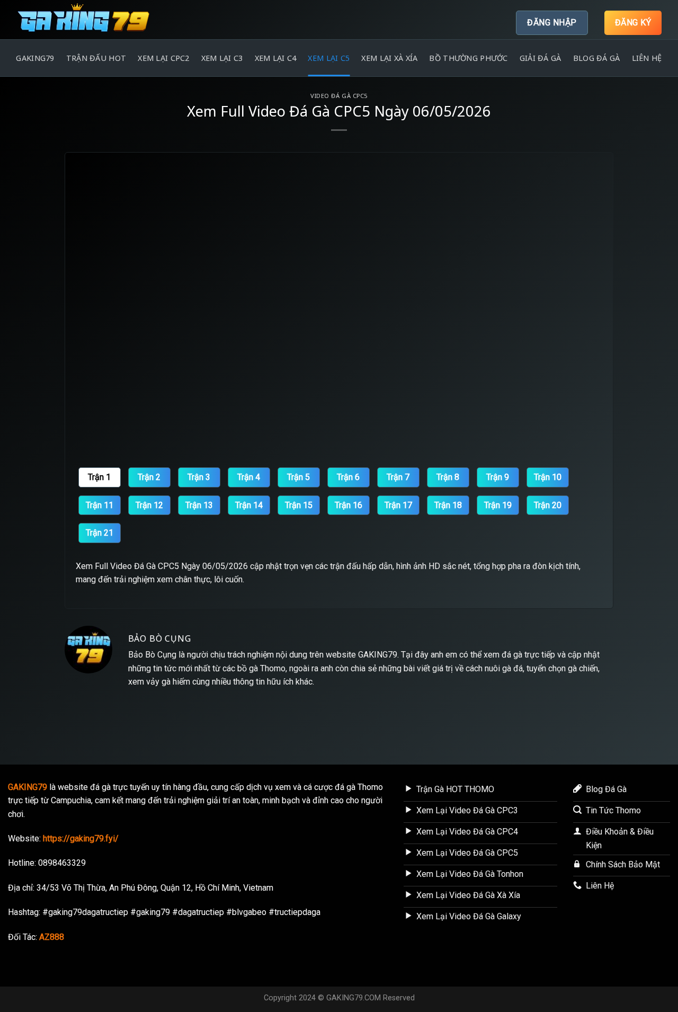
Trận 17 (398, 505)
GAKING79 (35, 58)
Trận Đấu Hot (96, 58)
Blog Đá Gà (596, 58)
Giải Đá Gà (540, 58)
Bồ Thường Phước (468, 58)
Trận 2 (149, 477)
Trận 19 (498, 505)
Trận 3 (199, 477)
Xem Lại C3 (222, 58)
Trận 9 (497, 477)
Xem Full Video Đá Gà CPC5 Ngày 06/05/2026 (162, 566)
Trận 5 (298, 477)
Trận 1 (99, 477)
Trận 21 (99, 533)
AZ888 (51, 937)
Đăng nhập (551, 22)
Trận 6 (348, 477)
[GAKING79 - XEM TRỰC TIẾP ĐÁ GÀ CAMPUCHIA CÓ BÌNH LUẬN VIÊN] (94, 19)
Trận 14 (249, 505)
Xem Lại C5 (329, 58)
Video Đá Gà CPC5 (339, 96)
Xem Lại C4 (276, 58)
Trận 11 (99, 505)
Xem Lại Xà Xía (389, 58)
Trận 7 (398, 477)
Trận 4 (248, 477)
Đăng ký (633, 22)
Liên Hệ (647, 58)
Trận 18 (448, 505)
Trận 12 (149, 505)
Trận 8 (447, 477)
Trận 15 (299, 505)
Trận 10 (547, 477)
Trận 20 (547, 505)
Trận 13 (199, 505)
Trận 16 (348, 505)
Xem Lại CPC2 (163, 58)
